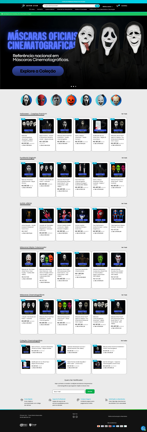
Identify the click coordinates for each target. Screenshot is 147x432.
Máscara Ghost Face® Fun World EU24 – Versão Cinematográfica (64, 137)
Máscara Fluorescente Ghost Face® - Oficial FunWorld (117, 181)
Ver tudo (124, 158)
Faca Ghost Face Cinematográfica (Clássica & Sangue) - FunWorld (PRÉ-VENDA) (81, 182)
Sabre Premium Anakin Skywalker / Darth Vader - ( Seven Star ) (76, 362)
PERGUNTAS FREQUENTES (64, 9)
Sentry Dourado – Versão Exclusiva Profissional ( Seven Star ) (28, 227)
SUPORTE (40, 9)
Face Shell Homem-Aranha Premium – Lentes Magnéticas (100, 227)
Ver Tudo (124, 114)
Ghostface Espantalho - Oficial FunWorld (82, 270)
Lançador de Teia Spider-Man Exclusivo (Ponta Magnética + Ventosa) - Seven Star (46, 228)
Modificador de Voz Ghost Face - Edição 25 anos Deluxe (99, 137)
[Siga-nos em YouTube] (77, 417)
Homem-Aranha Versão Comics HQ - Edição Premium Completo (64, 227)
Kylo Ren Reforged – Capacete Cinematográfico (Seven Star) (111, 362)
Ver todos (124, 341)
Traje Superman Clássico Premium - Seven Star (118, 226)
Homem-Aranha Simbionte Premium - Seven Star (81, 227)
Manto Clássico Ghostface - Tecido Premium (80, 137)
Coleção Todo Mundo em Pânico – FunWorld (47, 180)
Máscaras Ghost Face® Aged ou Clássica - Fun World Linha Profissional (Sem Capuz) (117, 138)
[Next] (127, 134)
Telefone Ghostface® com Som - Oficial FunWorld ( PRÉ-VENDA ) (76, 347)
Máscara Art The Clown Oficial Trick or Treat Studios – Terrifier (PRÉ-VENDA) (28, 272)
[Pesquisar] (97, 5)
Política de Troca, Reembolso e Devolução (102, 9)
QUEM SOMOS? (49, 9)
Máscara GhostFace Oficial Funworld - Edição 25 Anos (28, 181)
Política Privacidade (81, 9)
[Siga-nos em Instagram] (74, 417)
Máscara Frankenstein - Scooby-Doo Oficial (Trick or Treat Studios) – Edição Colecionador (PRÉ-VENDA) (100, 273)
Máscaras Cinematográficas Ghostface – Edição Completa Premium (27, 138)
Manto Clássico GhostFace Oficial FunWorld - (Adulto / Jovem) (98, 182)
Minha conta (107, 7)
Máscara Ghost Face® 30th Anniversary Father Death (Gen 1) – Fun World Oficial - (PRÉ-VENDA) (63, 183)
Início (33, 9)
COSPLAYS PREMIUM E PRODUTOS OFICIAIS (73, 1)
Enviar (90, 391)
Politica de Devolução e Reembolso (117, 416)
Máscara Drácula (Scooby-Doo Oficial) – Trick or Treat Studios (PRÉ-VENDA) (117, 272)
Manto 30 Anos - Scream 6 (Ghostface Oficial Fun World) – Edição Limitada (46, 137)
